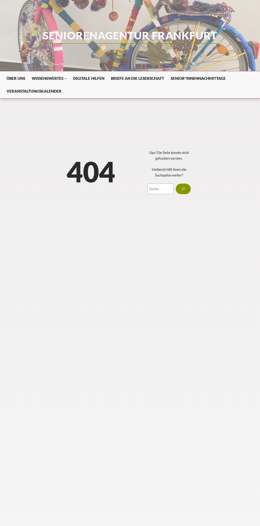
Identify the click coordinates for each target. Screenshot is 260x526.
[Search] (183, 189)
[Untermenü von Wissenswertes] (65, 78)
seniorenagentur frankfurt (130, 35)
